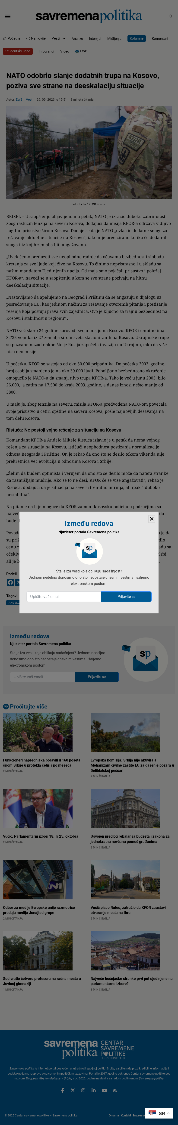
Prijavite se (126, 596)
